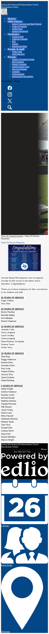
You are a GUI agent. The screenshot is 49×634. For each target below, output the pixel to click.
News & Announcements (12, 236)
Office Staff (17, 52)
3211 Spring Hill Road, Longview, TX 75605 (20, 449)
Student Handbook (20, 31)
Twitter (10, 101)
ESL (14, 41)
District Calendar (19, 64)
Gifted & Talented (19, 39)
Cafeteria (16, 72)
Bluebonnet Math (19, 46)
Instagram (10, 94)
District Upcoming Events (23, 59)
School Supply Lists (20, 67)
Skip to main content (10, 2)
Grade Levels (18, 37)
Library (15, 44)
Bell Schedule (18, 62)
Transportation (18, 74)
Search (10, 107)
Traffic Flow (17, 29)
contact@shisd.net (39, 452)
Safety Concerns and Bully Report (27, 24)
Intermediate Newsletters (22, 76)
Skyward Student (19, 69)
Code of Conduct (19, 26)
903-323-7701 (7, 452)
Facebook (10, 88)
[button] (15, 21)
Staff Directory (18, 54)
